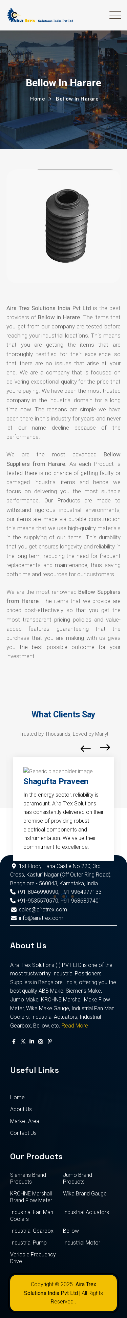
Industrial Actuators (86, 1212)
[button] (55, 896)
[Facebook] (14, 1041)
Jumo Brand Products (77, 1178)
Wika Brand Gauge (85, 1193)
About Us (21, 1109)
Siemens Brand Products (28, 1178)
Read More (75, 1025)
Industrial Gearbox (32, 1231)
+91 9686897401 (81, 901)
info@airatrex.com (41, 918)
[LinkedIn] (32, 1041)
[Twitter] (22, 1041)
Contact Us (23, 1133)
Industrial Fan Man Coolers (31, 1215)
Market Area (24, 1121)
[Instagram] (40, 1041)
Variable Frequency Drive (33, 1258)
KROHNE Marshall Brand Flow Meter (31, 1197)
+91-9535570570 (37, 901)
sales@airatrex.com (43, 909)
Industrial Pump (28, 1242)
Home (17, 1097)
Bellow (71, 1231)
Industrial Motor (81, 1242)
